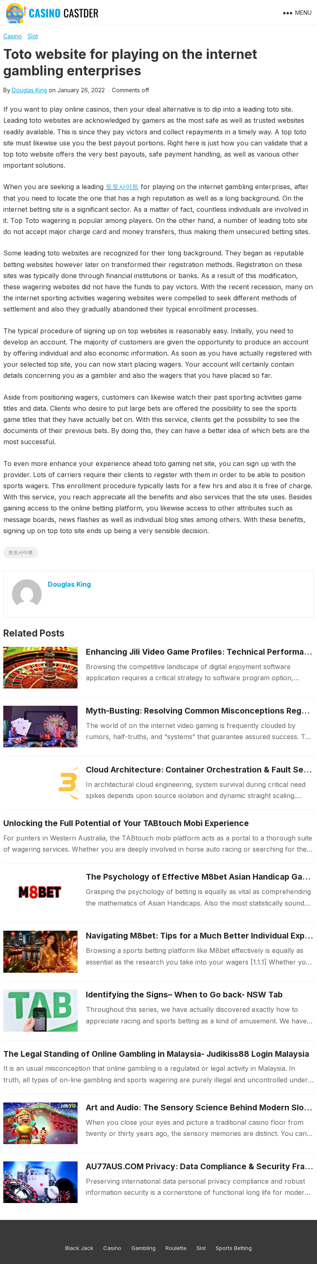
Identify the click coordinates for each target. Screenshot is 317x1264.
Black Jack (79, 1248)
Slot (33, 36)
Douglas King (29, 90)
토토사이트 (122, 187)
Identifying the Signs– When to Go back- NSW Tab (184, 994)
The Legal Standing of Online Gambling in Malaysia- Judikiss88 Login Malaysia (156, 1054)
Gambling (143, 1248)
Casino (12, 36)
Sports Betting (234, 1248)
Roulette (176, 1248)
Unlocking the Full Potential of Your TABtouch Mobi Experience (126, 823)
